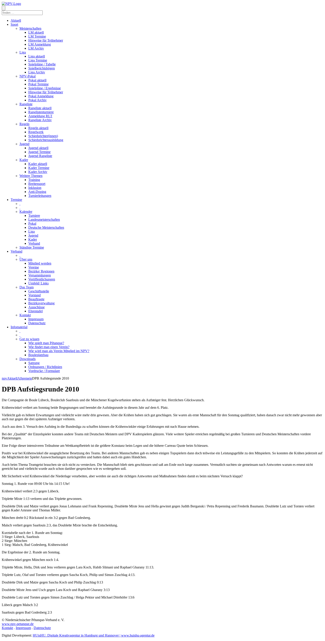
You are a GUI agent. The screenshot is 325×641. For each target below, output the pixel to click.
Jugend (24, 144)
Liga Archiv (36, 72)
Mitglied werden (39, 263)
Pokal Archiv (37, 100)
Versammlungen (39, 275)
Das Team (26, 287)
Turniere (34, 215)
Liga (22, 52)
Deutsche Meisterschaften (46, 227)
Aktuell (16, 20)
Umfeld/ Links (38, 283)
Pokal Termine (38, 84)
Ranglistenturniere (41, 112)
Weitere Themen (30, 176)
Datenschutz (37, 323)
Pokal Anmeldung (41, 96)
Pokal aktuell (37, 80)
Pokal (32, 223)
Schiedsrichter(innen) (43, 136)
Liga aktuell (36, 56)
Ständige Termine (31, 247)
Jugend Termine (39, 152)
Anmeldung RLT (40, 116)
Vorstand (34, 295)
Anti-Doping (37, 192)
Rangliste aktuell (40, 108)
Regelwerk (36, 132)
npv (4, 378)
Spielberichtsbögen (41, 68)
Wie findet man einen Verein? (48, 347)
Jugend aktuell (38, 148)
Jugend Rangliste (40, 156)
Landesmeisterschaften (44, 219)
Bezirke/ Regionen (41, 271)
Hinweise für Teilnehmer (45, 40)
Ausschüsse (36, 307)
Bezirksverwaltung (41, 303)
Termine (16, 200)
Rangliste (25, 104)
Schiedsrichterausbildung (45, 140)
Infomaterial (19, 327)
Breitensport (36, 184)
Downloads (27, 359)
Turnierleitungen (39, 196)
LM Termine (37, 36)
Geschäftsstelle (38, 291)
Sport (14, 24)
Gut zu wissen (29, 339)
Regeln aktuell (38, 128)
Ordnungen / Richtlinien (45, 367)
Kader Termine (38, 168)
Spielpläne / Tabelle (42, 64)
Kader (23, 160)
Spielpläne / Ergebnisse (44, 88)
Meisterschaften (30, 28)
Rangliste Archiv (40, 120)
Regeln (24, 124)
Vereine (33, 267)
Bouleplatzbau (38, 355)
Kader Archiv (37, 172)
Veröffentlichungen (41, 279)
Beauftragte (36, 299)
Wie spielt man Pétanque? (46, 343)
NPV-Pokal (27, 76)
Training (34, 180)
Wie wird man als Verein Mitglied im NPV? (58, 351)
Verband (34, 243)
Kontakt (25, 315)
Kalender (25, 211)
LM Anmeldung (39, 44)
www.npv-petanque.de (18, 624)
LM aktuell (36, 32)
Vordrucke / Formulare (44, 371)
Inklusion (34, 188)
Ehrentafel (35, 311)
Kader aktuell (37, 164)
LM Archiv (36, 48)
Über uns (25, 259)
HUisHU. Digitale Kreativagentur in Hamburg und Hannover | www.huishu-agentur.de (94, 635)
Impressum (36, 319)
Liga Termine (37, 60)
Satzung (34, 363)
